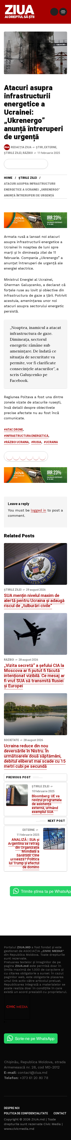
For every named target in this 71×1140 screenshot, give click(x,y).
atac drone (14, 430)
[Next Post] (54, 838)
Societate (11, 740)
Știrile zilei (12, 153)
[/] (54, 12)
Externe (50, 147)
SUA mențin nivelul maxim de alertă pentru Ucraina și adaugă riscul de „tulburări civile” (34, 600)
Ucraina (52, 442)
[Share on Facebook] (9, 164)
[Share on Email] (36, 164)
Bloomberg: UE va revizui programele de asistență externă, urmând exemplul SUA (47, 804)
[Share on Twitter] (16, 164)
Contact (59, 1113)
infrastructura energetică (27, 436)
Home (8, 178)
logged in (38, 510)
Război (28, 153)
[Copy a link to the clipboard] (42, 164)
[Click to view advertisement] (35, 220)
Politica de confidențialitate (26, 1113)
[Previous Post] (17, 795)
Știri (39, 147)
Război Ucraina (17, 442)
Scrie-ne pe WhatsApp (34, 1038)
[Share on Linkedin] (29, 164)
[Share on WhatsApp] (23, 164)
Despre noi (12, 1108)
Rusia (37, 442)
